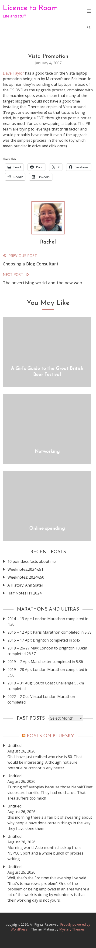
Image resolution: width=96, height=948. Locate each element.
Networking (47, 451)
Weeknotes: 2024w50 (25, 577)
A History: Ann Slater (25, 585)
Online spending (47, 528)
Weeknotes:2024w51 (25, 569)
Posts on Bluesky (50, 736)
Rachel (48, 242)
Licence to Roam (30, 8)
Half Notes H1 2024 (24, 593)
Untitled (14, 745)
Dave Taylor (13, 73)
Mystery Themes (72, 929)
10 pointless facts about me (31, 561)
